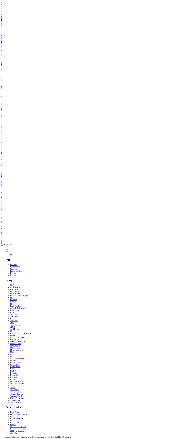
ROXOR (13, 377)
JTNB (12, 327)
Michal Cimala (15, 344)
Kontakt (13, 273)
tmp (1, 148)
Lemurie (13, 425)
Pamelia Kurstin (16, 363)
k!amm (12, 331)
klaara (12, 335)
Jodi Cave (14, 321)
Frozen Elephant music (18, 414)
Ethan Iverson (15, 412)
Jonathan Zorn (15, 325)
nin (11, 356)
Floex (12, 304)
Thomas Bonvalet (16, 394)
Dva (11, 298)
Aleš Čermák (15, 287)
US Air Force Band (17, 398)
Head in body (15, 310)
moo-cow (13, 265)
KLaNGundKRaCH (17, 418)
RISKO (13, 371)
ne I (11, 354)
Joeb (12, 323)
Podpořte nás (15, 267)
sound (1, 6)
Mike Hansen (15, 346)
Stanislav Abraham (17, 383)
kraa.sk (12, 420)
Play (11, 255)
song (1, 179)
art (1, 71)
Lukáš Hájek (15, 339)
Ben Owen (14, 289)
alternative (1, 163)
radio (1, 211)
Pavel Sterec (14, 365)
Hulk (12, 312)
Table (12, 386)
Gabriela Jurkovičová (18, 308)
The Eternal (14, 390)
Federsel (13, 302)
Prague (1, 36)
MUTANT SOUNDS (18, 427)
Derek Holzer (15, 293)
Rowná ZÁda (15, 375)
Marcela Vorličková (17, 342)
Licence (13, 275)
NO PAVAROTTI (17, 358)
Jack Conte (14, 314)
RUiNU (13, 379)
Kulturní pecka (15, 423)
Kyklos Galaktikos (17, 337)
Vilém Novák (15, 400)
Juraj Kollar (14, 329)
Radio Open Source (17, 429)
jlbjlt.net (13, 416)
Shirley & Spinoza (17, 431)
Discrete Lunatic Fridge (19, 296)
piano (1, 201)
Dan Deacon (15, 291)
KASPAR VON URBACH (20, 333)
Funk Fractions (15, 306)
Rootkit (13, 373)
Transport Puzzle (16, 396)
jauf (11, 319)
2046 (12, 285)
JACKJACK (15, 316)
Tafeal (12, 388)
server (1, 237)
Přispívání (14, 269)
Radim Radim (15, 367)
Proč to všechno (16, 271)
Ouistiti (13, 360)
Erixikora (13, 300)
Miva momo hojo (16, 350)
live (1, 95)
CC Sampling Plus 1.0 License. (59, 437)
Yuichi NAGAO (16, 402)
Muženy (13, 352)
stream (1, 139)
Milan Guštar (15, 348)
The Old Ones (15, 392)
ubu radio (13, 433)
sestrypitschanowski (17, 381)
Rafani (12, 369)
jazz (1, 15)
